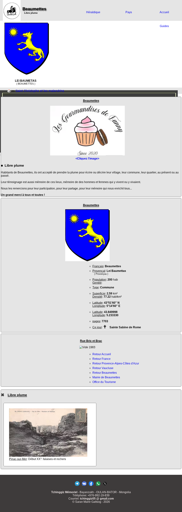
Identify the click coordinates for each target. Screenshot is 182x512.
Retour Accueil (101, 354)
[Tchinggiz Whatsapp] (98, 485)
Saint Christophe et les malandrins (39, 91)
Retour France (101, 358)
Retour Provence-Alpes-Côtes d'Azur (115, 363)
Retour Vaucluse (102, 368)
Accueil (164, 12)
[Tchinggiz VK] (84, 485)
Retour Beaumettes (104, 372)
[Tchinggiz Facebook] (91, 485)
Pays (128, 12)
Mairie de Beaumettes (106, 377)
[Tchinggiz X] (105, 485)
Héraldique (93, 12)
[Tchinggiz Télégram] (77, 485)
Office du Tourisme (104, 381)
